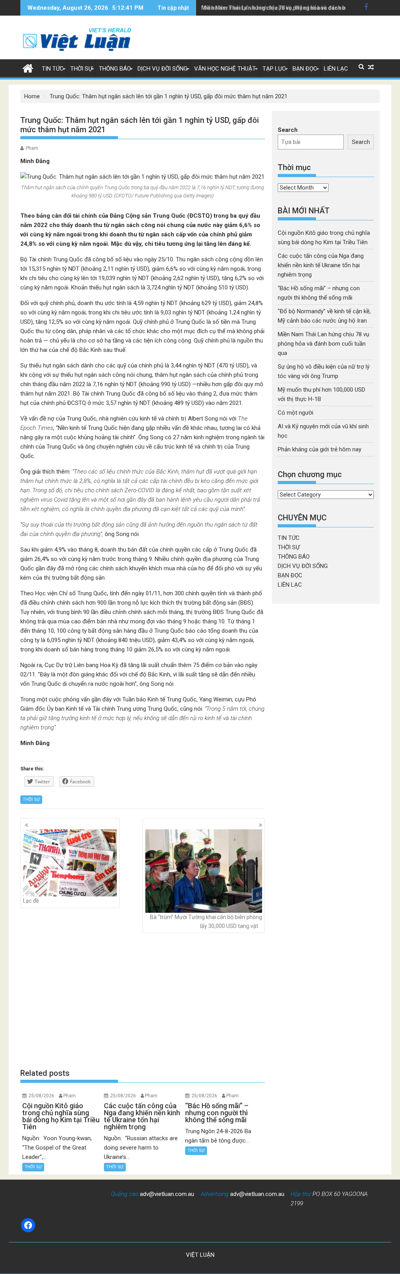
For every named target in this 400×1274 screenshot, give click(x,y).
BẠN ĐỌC (305, 68)
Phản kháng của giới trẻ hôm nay (319, 449)
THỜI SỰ (81, 68)
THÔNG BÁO (115, 68)
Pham (32, 148)
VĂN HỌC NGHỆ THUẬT (225, 68)
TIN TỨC (53, 68)
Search (288, 129)
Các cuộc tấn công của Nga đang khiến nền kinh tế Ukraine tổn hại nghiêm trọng (321, 265)
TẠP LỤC (274, 68)
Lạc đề (31, 901)
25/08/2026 (41, 1095)
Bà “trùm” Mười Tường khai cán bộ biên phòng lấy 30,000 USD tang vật (206, 921)
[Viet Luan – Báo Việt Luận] (28, 67)
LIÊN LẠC (336, 68)
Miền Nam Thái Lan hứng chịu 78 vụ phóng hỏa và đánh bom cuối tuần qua (295, 8)
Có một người (295, 412)
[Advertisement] (142, 1000)
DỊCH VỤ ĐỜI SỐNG (163, 68)
